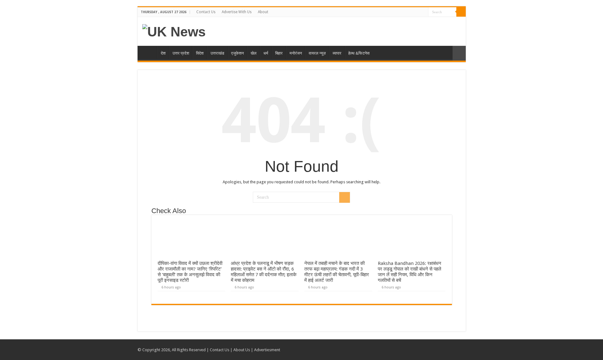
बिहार (279, 53)
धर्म (265, 53)
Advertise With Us (237, 12)
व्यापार (337, 53)
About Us (241, 349)
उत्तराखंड (217, 53)
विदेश (200, 53)
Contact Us (205, 12)
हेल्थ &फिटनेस (359, 53)
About (263, 12)
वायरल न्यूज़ (317, 53)
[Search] (461, 12)
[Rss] (411, 12)
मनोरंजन (296, 53)
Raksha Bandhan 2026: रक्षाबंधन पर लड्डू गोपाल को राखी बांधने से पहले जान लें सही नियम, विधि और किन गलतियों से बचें (409, 272)
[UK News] (174, 30)
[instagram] (423, 12)
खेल (254, 53)
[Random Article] (459, 53)
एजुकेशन (237, 53)
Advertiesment (267, 349)
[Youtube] (417, 12)
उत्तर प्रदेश (180, 53)
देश (163, 53)
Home (149, 52)
